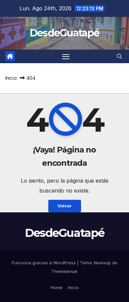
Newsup (102, 262)
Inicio (11, 78)
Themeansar (64, 271)
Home (57, 287)
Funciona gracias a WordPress (44, 262)
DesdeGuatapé (65, 33)
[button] (119, 56)
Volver (65, 205)
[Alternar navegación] (66, 56)
